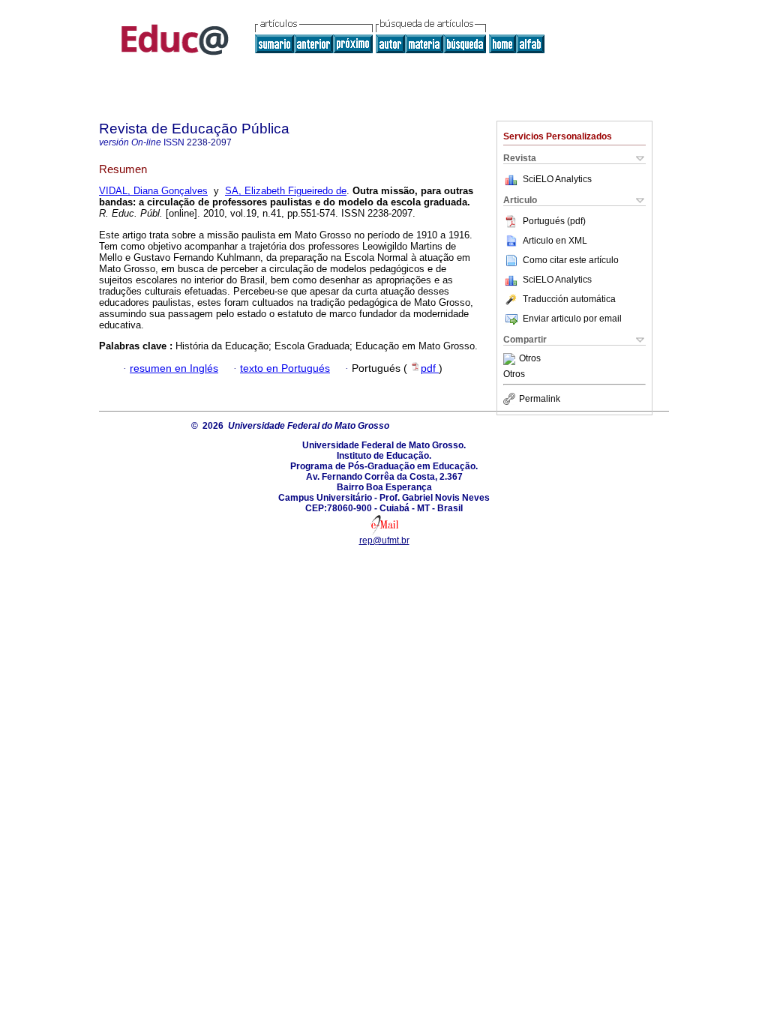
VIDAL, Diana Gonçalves (153, 190)
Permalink (539, 399)
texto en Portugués (285, 368)
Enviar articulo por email (572, 318)
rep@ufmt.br (384, 540)
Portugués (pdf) (554, 221)
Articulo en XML (555, 240)
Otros (530, 359)
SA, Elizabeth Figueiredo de (285, 190)
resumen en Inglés (174, 368)
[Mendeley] (511, 359)
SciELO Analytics (557, 179)
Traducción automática (569, 299)
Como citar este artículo (571, 260)
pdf (430, 368)
